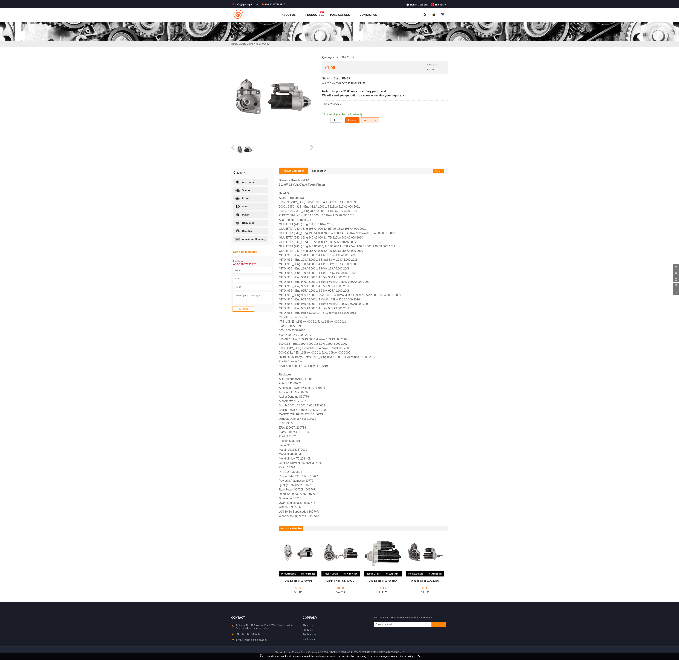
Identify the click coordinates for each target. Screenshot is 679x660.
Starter (242, 44)
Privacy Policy (299, 652)
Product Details (288, 574)
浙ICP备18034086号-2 (391, 652)
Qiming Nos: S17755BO (383, 580)
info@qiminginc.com (247, 4)
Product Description (293, 170)
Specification (319, 170)
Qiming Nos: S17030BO (340, 580)
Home (234, 44)
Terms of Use (282, 652)
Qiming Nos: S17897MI (298, 580)
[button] (233, 149)
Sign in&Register (419, 4)
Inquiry (439, 171)
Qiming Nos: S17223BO (425, 580)
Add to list (370, 120)
